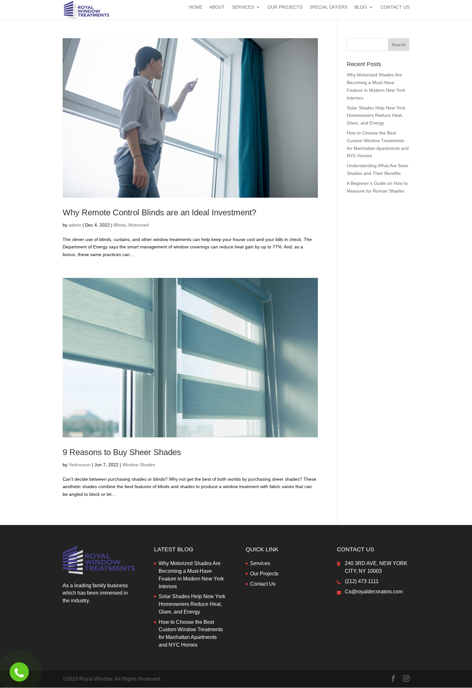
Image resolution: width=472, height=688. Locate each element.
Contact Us (394, 7)
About (217, 7)
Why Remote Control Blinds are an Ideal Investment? (159, 212)
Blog (360, 7)
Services (243, 7)
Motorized (138, 225)
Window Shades (138, 464)
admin (75, 225)
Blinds (120, 225)
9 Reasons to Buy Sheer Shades (122, 452)
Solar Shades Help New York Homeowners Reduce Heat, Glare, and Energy (376, 115)
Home (195, 7)
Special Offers (328, 7)
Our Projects (284, 7)
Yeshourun (80, 464)
